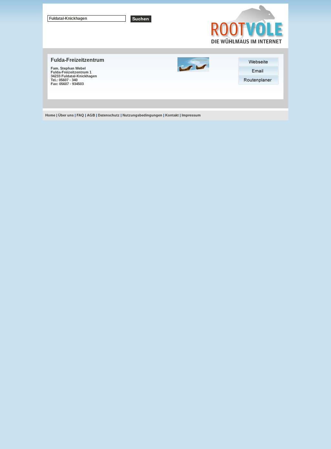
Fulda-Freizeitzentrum (77, 60)
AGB (91, 115)
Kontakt (172, 115)
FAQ (80, 115)
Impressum (191, 115)
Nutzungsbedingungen (142, 115)
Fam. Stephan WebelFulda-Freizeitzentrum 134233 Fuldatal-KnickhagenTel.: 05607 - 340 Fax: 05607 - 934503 (74, 76)
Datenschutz (109, 115)
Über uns (66, 115)
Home (50, 115)
